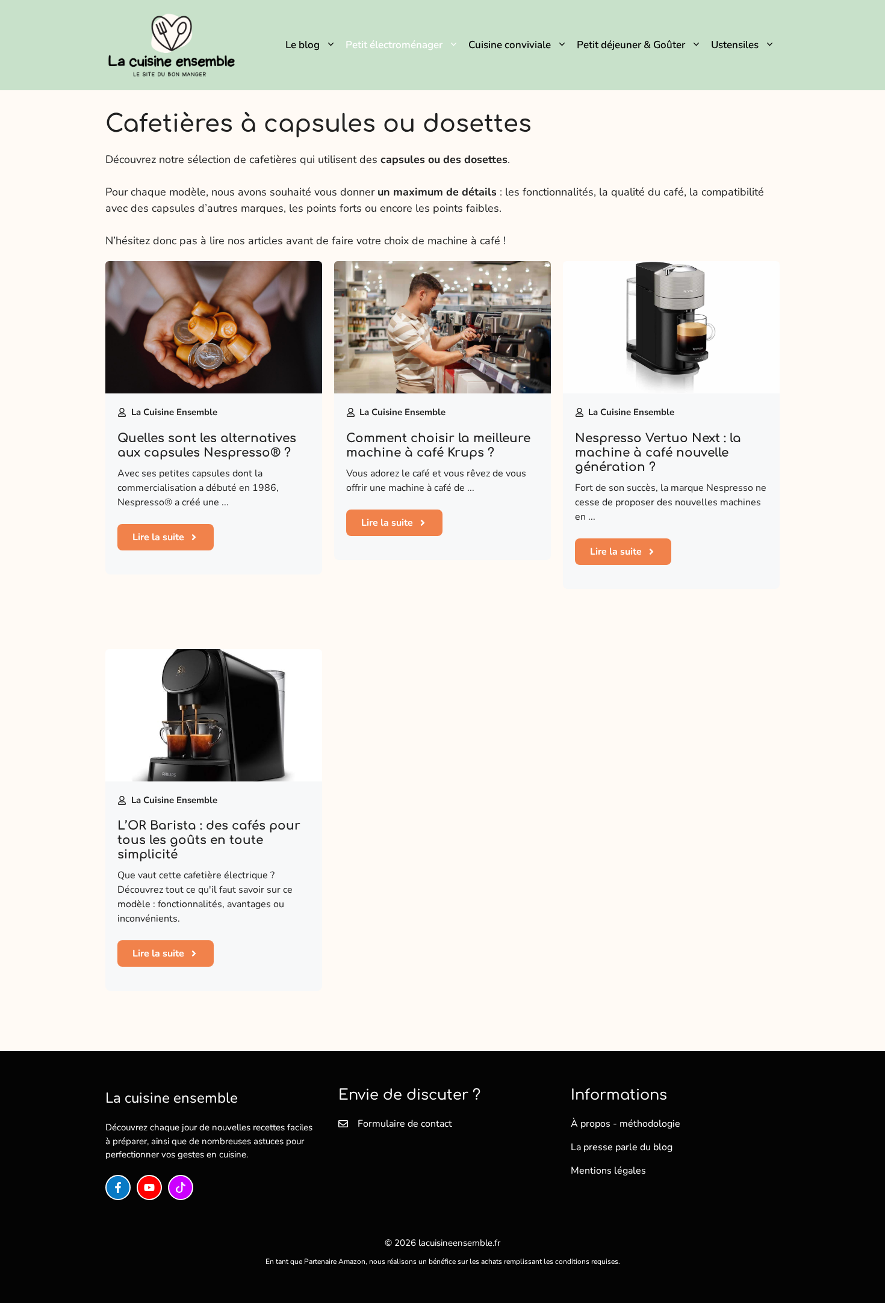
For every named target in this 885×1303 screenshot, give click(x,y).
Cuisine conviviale (509, 45)
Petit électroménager (394, 45)
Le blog (302, 45)
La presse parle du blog (621, 1147)
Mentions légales (608, 1170)
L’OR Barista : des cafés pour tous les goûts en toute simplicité (208, 840)
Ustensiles (735, 45)
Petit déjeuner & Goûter (631, 45)
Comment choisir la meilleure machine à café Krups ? (438, 445)
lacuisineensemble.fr (459, 1243)
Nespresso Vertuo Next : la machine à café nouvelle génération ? (658, 452)
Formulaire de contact (405, 1123)
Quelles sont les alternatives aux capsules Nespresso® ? (206, 445)
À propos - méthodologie (625, 1123)
